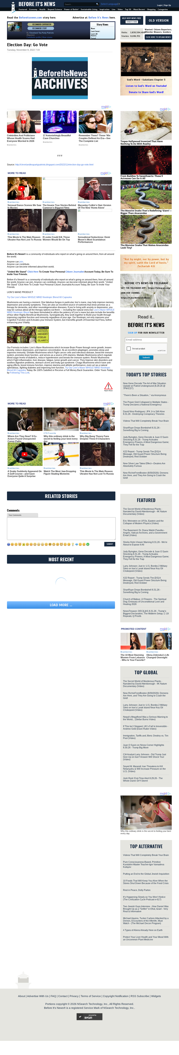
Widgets (156, 996)
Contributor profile (34, 37)
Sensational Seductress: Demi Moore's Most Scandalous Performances (94, 239)
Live (113, 9)
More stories (47, 37)
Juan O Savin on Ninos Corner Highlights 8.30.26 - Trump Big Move (143, 746)
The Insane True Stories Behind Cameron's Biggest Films (59, 206)
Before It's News (37, 3)
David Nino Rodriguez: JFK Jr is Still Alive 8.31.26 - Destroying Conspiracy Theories (144, 412)
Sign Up (167, 5)
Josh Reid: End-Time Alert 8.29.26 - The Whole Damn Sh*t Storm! (143, 779)
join (21, 261)
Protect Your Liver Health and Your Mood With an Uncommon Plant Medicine (146, 938)
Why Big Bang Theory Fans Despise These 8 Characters (95, 437)
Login (159, 5)
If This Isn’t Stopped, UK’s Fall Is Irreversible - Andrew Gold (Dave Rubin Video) (145, 727)
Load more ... (61, 605)
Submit (146, 357)
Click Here (33, 272)
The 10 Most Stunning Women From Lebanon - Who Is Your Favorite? (133, 657)
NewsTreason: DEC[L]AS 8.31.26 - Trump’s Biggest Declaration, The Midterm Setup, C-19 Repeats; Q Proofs (146, 613)
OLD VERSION (159, 20)
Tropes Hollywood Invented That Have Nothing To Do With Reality (142, 142)
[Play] (146, 59)
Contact (63, 996)
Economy (33, 9)
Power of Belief (71, 9)
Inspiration (104, 9)
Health (42, 9)
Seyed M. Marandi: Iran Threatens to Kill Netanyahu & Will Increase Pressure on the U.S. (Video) (144, 769)
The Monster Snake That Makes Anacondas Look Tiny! (145, 246)
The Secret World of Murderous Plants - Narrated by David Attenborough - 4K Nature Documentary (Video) (145, 511)
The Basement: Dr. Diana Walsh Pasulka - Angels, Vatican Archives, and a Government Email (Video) (145, 532)
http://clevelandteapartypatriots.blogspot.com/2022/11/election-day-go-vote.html (54, 164)
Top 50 (128, 9)
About (21, 996)
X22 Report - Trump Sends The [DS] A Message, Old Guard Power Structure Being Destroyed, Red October (144, 454)
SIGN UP (132, 332)
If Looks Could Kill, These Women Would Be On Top (56, 238)
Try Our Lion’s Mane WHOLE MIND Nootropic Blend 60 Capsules (39, 297)
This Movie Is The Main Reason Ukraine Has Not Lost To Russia (24, 238)
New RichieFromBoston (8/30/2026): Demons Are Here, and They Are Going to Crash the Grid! (145, 475)
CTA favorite (50, 433)
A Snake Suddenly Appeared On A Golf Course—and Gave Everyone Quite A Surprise (25, 473)
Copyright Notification (116, 996)
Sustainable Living (89, 9)
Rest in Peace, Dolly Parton (136, 890)
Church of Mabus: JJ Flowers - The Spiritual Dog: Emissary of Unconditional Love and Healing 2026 (144, 601)
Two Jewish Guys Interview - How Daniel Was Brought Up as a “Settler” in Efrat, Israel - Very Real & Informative (146, 909)
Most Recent (139, 9)
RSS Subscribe (140, 996)
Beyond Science (55, 9)
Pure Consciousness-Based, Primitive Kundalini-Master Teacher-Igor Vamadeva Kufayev (143, 864)
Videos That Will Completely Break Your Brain (146, 421)
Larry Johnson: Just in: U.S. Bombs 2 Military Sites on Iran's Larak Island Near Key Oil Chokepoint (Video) (145, 568)
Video (120, 9)
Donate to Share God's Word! (146, 92)
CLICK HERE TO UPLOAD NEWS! (158, 37)
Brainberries (13, 202)
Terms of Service (91, 996)
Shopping (151, 9)
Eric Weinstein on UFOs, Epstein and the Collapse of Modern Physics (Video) (143, 522)
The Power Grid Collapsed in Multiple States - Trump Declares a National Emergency (145, 403)
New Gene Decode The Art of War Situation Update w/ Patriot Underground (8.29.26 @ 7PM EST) (144, 386)
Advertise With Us (38, 996)
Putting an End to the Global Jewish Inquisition (146, 874)
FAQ (53, 996)
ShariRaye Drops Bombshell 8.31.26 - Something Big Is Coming (142, 429)
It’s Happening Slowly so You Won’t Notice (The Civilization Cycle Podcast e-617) (144, 898)
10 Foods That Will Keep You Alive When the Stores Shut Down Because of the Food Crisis (146, 882)
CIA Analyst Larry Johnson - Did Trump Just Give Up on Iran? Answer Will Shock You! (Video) (144, 757)
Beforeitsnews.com (30, 17)
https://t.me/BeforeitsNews (135, 297)
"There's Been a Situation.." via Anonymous (144, 395)
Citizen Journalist (74, 272)
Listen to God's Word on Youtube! (146, 86)
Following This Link (19, 373)
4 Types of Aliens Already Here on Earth (142, 930)
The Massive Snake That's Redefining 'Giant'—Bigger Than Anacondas (146, 212)
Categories (163, 9)
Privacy (74, 996)
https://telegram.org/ (159, 288)
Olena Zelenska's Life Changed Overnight (157, 656)
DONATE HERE (132, 22)
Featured (23, 9)
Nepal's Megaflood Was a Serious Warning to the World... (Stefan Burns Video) (145, 718)
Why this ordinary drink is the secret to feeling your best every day (61, 438)
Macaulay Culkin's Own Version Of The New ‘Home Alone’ (94, 206)
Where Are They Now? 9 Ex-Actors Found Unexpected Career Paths (22, 438)
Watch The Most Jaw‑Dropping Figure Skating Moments (60, 472)
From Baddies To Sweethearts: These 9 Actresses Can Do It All (142, 177)
